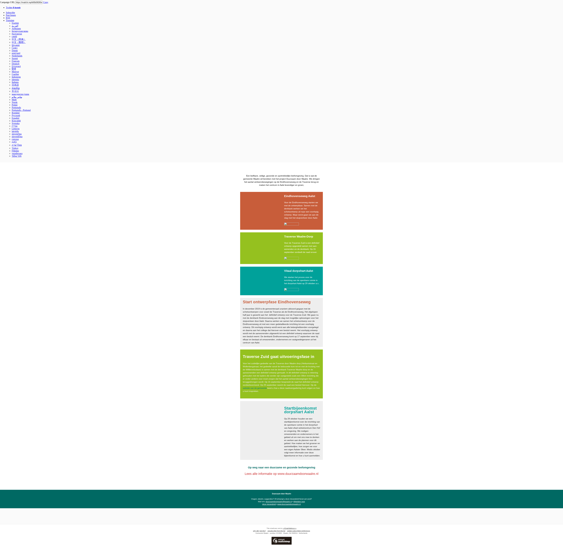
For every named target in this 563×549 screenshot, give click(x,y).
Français (15, 61)
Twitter (13, 7)
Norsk (14, 102)
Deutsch (15, 63)
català (14, 36)
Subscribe (10, 12)
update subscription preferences (298, 531)
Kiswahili (16, 120)
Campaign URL (7, 2)
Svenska (15, 123)
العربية (15, 26)
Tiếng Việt (16, 156)
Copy (45, 2)
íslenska (15, 79)
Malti (14, 99)
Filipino (15, 151)
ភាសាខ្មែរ (16, 88)
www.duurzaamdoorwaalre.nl (289, 504)
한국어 (15, 91)
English (15, 23)
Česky (15, 48)
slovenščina (17, 136)
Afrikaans (16, 28)
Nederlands (17, 56)
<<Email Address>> (289, 528)
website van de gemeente (255, 388)
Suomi (15, 58)
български (17, 34)
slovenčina (17, 134)
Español (15, 118)
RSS (8, 18)
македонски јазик (20, 94)
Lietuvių (15, 128)
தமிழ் (14, 142)
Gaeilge (15, 74)
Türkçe (15, 148)
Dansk (15, 50)
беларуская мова (20, 31)
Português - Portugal (21, 110)
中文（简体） (19, 39)
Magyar (15, 71)
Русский (16, 115)
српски (15, 139)
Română (15, 113)
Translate (10, 20)
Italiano (15, 82)
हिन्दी (14, 69)
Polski (14, 105)
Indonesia (16, 77)
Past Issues (11, 15)
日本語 (15, 85)
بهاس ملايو (17, 97)
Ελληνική (16, 66)
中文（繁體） (19, 42)
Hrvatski (16, 45)
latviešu (15, 131)
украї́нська (17, 153)
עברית (14, 126)
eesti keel (16, 53)
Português (16, 107)
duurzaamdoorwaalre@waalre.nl (279, 502)
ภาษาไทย (17, 145)
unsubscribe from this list (276, 531)
